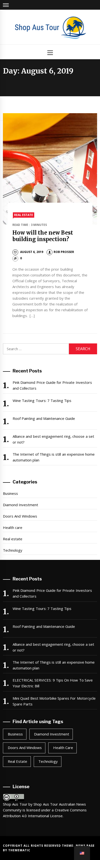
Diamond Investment (20, 504)
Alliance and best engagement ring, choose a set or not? (53, 439)
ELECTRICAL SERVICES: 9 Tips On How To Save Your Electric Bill (53, 683)
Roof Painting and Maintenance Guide (44, 418)
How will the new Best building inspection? (42, 235)
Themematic (19, 850)
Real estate (23, 215)
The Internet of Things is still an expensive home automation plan (54, 457)
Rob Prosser (64, 252)
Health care (12, 527)
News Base (85, 846)
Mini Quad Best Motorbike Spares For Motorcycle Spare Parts (54, 701)
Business (10, 493)
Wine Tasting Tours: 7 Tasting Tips (42, 400)
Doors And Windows (20, 516)
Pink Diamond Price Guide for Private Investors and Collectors (52, 385)
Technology (12, 550)
